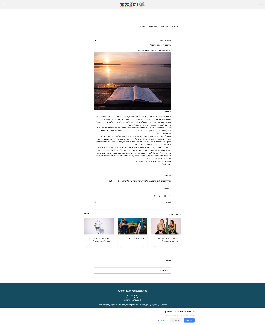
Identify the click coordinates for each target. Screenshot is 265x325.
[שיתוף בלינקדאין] (160, 196)
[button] (261, 3)
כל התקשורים (176, 27)
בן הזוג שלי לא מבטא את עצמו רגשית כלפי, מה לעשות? (100, 240)
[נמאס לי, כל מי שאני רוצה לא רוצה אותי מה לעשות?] (166, 226)
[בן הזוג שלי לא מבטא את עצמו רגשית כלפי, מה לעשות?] (99, 226)
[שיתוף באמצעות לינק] (155, 196)
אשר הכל (189, 320)
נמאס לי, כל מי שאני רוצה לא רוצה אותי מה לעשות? (168, 240)
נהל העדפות (176, 320)
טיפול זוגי (142, 27)
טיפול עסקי (153, 27)
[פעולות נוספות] (95, 40)
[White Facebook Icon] (3, 3)
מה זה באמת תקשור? (137, 238)
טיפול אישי (164, 27)
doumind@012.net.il (132, 300)
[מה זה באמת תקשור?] (133, 226)
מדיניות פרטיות (162, 320)
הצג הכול (86, 214)
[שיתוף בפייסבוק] (170, 196)
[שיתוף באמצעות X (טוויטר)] (165, 196)
